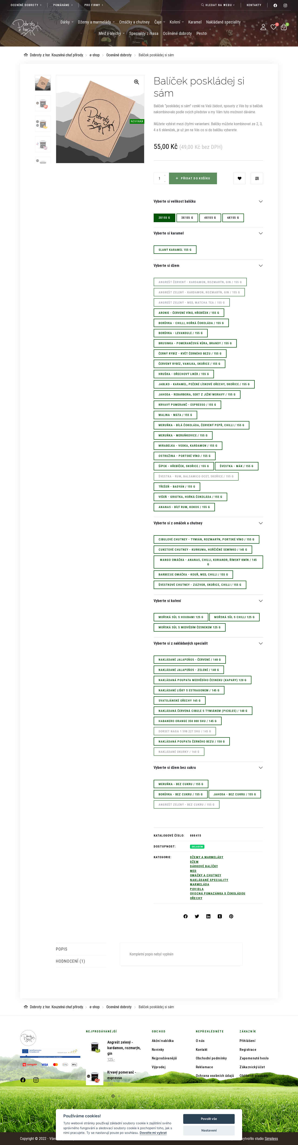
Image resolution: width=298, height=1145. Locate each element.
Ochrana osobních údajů (215, 1076)
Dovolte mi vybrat (153, 1133)
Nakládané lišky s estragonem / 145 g (189, 690)
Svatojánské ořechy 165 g (180, 700)
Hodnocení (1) (70, 961)
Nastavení (209, 1130)
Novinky (158, 1050)
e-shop (95, 55)
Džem (194, 862)
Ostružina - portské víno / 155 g (185, 456)
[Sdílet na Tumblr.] (219, 916)
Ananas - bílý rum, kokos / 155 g (184, 507)
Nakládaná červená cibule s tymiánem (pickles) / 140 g (203, 711)
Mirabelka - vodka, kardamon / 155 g (188, 445)
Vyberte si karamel (169, 233)
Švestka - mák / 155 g (237, 466)
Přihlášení (247, 1041)
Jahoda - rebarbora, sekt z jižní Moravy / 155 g (197, 394)
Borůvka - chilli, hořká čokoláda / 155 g (191, 323)
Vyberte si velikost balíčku (175, 201)
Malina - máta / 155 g (175, 415)
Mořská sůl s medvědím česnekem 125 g (190, 627)
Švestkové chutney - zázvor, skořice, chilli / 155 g (200, 584)
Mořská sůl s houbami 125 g (181, 617)
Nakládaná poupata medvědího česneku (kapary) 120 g (203, 680)
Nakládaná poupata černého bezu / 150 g (192, 741)
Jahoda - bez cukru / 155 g (234, 794)
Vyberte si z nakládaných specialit (181, 643)
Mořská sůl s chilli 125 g (234, 617)
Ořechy (196, 898)
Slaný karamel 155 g (175, 249)
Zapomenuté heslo (254, 1058)
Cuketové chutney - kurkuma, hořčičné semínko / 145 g (203, 549)
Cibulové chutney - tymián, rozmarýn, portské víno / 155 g (206, 539)
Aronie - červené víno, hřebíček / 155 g (189, 313)
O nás (200, 1041)
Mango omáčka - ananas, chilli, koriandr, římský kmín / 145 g (208, 562)
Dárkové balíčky (204, 866)
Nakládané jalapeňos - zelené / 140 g (189, 670)
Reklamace (204, 1067)
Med (193, 871)
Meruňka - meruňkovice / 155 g (183, 435)
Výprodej (159, 1067)
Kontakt (201, 1050)
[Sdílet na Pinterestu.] (231, 916)
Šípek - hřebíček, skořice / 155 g (184, 466)
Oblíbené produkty (254, 1076)
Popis (62, 949)
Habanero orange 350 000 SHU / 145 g (188, 721)
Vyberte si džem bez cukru (175, 768)
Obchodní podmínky (211, 1058)
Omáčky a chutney (205, 875)
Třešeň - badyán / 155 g (177, 486)
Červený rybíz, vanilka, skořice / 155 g (189, 363)
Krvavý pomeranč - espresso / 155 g (187, 404)
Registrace (248, 1050)
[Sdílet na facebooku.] (185, 916)
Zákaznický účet (252, 1067)
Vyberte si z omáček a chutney (178, 523)
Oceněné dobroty (119, 55)
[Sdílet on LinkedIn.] (208, 916)
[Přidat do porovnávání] (257, 178)
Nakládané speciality (209, 880)
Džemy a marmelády (206, 857)
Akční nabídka (163, 1041)
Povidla (196, 889)
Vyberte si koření (167, 601)
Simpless (271, 1138)
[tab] (81, 949)
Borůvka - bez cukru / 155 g (181, 794)
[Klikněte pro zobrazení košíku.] (283, 26)
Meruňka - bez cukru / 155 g (181, 784)
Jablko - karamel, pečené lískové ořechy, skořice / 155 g (204, 384)
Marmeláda (199, 884)
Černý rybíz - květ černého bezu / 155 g (190, 353)
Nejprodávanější (164, 1058)
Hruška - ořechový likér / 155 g (184, 374)
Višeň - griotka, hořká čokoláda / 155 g (190, 497)
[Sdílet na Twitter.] (197, 916)
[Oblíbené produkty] (273, 26)
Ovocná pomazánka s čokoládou (217, 893)
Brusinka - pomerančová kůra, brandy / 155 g (195, 343)
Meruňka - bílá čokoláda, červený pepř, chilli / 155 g (201, 425)
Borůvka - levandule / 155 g (181, 333)
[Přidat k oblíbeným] (239, 178)
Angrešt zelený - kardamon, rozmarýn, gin (124, 1048)
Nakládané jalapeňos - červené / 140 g (190, 659)
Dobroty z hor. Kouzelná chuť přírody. (57, 55)
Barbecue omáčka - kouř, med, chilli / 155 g (193, 574)
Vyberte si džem (166, 266)
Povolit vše (209, 1119)
